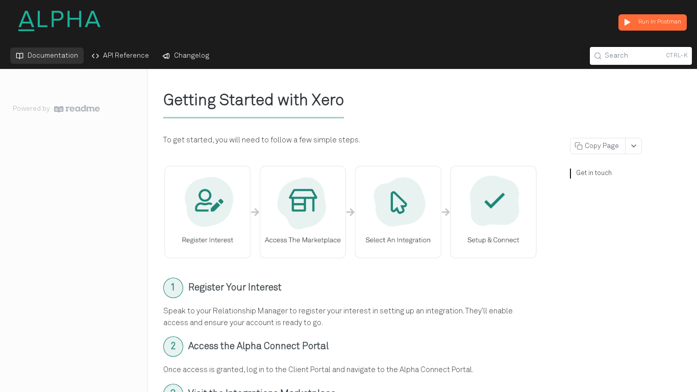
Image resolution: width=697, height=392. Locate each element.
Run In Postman (659, 22)
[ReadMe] (77, 109)
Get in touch (594, 173)
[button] (350, 212)
